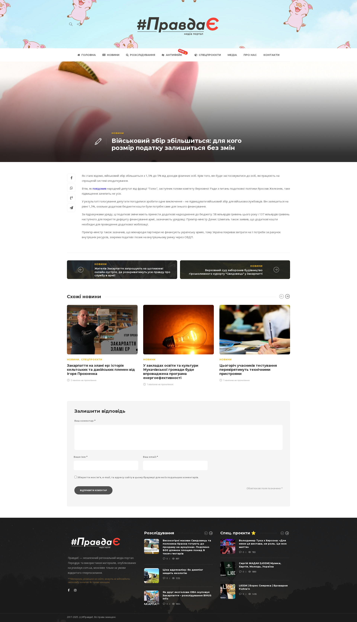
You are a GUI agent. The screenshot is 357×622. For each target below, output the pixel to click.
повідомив (100, 188)
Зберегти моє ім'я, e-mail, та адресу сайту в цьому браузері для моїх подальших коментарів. (138, 477)
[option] (102, 342)
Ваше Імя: (80, 457)
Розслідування (142, 55)
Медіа (232, 55)
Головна (88, 55)
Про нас (250, 55)
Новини (113, 55)
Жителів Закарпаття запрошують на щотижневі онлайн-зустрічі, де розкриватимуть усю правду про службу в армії (132, 272)
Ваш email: (150, 457)
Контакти (271, 55)
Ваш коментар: (84, 420)
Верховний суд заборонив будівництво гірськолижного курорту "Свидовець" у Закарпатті (226, 272)
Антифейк (174, 55)
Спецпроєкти (210, 55)
